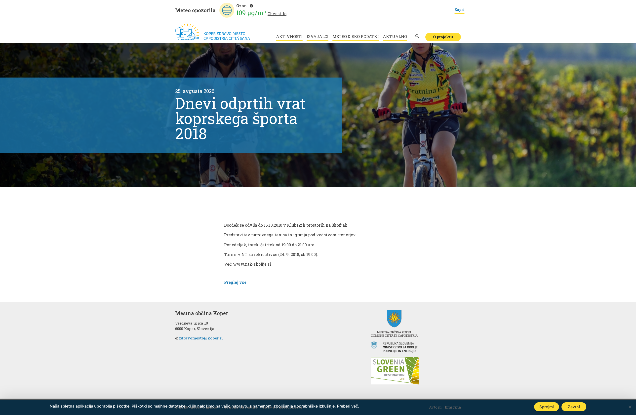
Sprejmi (546, 406)
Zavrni (574, 406)
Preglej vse (235, 282)
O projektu (443, 36)
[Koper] (212, 31)
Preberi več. (348, 406)
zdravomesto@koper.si (201, 337)
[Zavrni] (629, 406)
